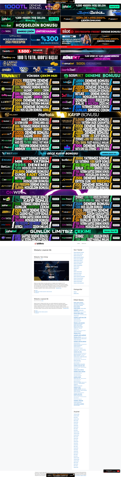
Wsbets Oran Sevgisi (78, 273)
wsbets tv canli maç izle (78, 385)
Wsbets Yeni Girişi (41, 257)
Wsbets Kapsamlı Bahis (78, 279)
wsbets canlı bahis (77, 318)
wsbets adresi (77, 311)
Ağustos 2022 (76, 457)
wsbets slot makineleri (83, 378)
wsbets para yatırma (79, 369)
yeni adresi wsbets (79, 404)
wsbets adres (81, 310)
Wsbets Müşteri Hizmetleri (79, 364)
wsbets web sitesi (77, 390)
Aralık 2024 (76, 425)
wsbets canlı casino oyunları (77, 321)
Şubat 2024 (76, 441)
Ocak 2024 (76, 443)
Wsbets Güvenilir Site (78, 255)
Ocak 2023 (76, 449)
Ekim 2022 (76, 454)
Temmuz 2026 (76, 414)
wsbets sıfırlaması (76, 383)
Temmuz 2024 (76, 433)
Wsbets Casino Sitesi (78, 326)
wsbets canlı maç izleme (78, 324)
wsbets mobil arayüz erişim (77, 359)
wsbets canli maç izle (80, 317)
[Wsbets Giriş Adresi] (39, 243)
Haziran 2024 (76, 435)
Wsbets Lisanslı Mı (43, 291)
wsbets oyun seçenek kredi (77, 367)
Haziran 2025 (76, 418)
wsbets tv (76, 384)
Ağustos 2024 (76, 431)
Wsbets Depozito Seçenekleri (79, 276)
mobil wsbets (77, 308)
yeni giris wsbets (77, 405)
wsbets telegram (82, 383)
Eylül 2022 (76, 456)
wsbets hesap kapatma (76, 349)
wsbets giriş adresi (80, 335)
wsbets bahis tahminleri (77, 314)
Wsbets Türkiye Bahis (78, 271)
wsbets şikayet (78, 400)
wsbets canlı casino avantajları (77, 320)
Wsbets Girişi (77, 337)
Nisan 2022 (76, 464)
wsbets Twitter (77, 388)
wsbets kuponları (83, 354)
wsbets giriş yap (77, 338)
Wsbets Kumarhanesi (77, 354)
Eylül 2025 (76, 417)
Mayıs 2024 (76, 436)
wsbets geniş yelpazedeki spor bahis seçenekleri (80, 330)
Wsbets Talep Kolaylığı (78, 265)
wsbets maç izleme (83, 356)
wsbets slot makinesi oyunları (77, 379)
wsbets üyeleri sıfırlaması (83, 396)
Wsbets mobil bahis (77, 360)
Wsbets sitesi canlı (77, 378)
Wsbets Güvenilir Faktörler (79, 257)
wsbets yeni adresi (77, 391)
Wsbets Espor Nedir (77, 274)
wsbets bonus (76, 315)
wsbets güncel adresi (80, 341)
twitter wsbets (37, 291)
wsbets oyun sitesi (76, 368)
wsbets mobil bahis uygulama (77, 361)
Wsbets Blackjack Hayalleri (79, 252)
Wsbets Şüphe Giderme (78, 253)
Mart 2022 (76, 465)
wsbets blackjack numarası (83, 314)
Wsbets (78, 243)
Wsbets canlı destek (79, 323)
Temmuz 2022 (76, 459)
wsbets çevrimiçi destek (77, 396)
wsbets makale (82, 355)
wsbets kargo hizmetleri (83, 349)
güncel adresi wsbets (78, 305)
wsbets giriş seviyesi (84, 337)
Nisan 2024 (76, 438)
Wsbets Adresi (76, 266)
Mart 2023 (76, 446)
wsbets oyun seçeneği (83, 367)
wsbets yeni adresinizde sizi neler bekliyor (79, 392)
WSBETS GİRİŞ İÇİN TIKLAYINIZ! (60, 46)
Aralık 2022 (76, 451)
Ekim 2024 (76, 428)
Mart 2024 (76, 439)
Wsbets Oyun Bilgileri (78, 263)
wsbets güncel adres (77, 339)
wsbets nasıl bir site (79, 365)
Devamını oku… (59, 288)
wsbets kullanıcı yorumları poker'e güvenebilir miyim (80, 353)
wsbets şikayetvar (78, 402)
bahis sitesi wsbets (78, 302)
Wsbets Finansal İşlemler (78, 278)
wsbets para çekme (79, 371)
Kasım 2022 (76, 452)
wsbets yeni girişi (49, 291)
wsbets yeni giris (78, 394)
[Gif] (60, 115)
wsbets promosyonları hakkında (77, 375)
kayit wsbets (77, 306)
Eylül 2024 (76, 430)
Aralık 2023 (76, 444)
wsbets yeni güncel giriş (78, 395)
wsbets (76, 310)
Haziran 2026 (76, 415)
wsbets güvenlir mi (77, 346)
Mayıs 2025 (76, 420)
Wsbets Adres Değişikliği (78, 258)
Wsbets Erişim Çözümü (78, 260)
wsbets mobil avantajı (83, 359)
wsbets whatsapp (83, 390)
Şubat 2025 (76, 422)
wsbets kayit (76, 350)
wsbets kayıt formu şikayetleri (82, 350)
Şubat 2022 (76, 467)
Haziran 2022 (76, 460)
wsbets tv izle (77, 387)
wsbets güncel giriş (77, 344)
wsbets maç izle (76, 356)
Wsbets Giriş (84, 243)
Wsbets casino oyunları (78, 325)
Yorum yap (37, 292)
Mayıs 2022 (76, 462)
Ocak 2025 (76, 423)
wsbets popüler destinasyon (77, 374)
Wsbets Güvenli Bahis (78, 281)
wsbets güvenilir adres (84, 344)
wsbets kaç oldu (78, 351)
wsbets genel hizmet (76, 329)
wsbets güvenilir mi (78, 345)
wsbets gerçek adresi (77, 331)
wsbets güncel (83, 338)
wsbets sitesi (77, 377)
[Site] (30, 82)
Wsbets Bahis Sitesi (78, 313)
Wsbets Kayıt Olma (38, 311)
